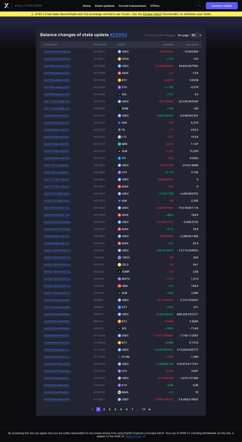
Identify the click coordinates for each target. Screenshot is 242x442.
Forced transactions (132, 5)
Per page (183, 35)
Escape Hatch (152, 14)
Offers (154, 5)
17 (143, 409)
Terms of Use (133, 436)
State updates (105, 5)
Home (87, 5)
